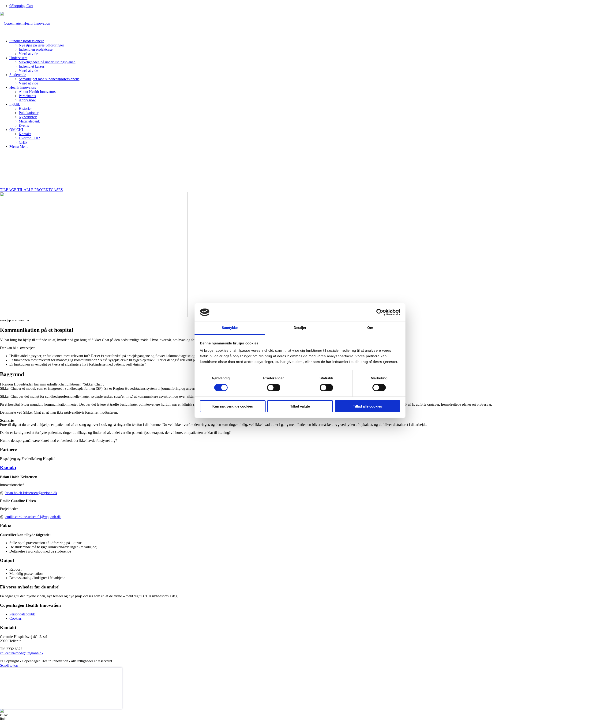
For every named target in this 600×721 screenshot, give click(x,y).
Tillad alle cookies (367, 406)
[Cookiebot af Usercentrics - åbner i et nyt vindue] (379, 312)
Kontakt (8, 467)
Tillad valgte (300, 406)
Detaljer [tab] (300, 328)
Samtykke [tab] (230, 328)
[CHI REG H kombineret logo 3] (25, 23)
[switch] (273, 387)
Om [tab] (370, 328)
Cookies (15, 618)
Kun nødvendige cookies (232, 406)
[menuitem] (304, 47)
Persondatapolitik (22, 614)
